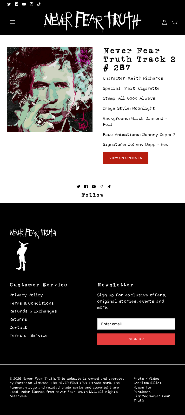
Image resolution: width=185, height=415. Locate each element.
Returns (18, 320)
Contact (18, 328)
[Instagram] (31, 4)
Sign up (136, 339)
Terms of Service (29, 336)
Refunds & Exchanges (33, 311)
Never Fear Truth (39, 378)
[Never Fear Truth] (92, 22)
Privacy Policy (26, 295)
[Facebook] (16, 4)
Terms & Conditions (32, 304)
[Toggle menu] (12, 22)
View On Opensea (125, 158)
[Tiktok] (39, 4)
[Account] (163, 22)
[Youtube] (24, 4)
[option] (49, 89)
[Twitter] (9, 4)
